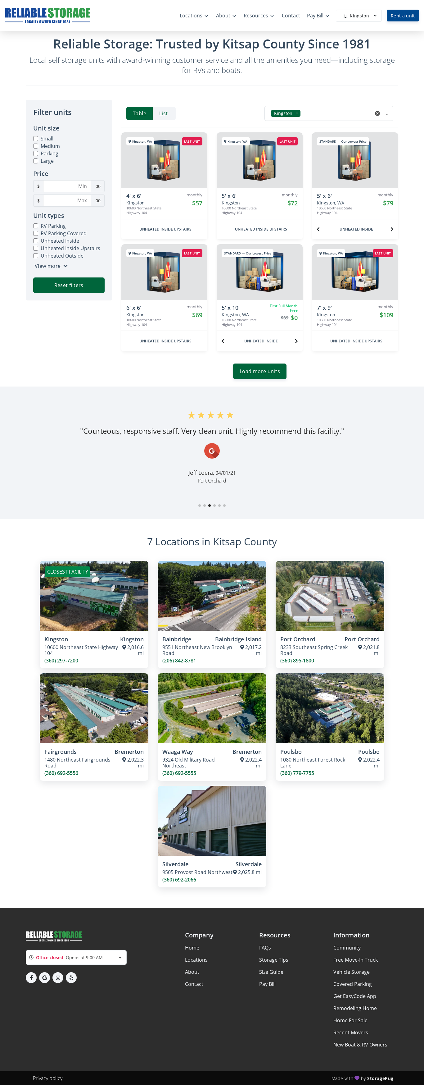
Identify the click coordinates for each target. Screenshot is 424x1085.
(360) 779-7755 (297, 773)
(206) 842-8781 (179, 661)
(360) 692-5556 (61, 773)
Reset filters (68, 285)
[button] (199, 505)
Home (192, 947)
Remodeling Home (355, 1008)
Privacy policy (47, 1078)
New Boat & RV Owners (360, 1044)
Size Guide (271, 971)
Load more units (260, 371)
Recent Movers (350, 1032)
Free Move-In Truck (355, 959)
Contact (194, 984)
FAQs (265, 947)
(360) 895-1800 (297, 661)
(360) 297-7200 (61, 661)
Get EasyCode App (354, 996)
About (192, 971)
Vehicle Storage (351, 971)
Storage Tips (273, 959)
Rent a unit (403, 16)
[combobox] (328, 113)
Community (347, 947)
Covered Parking (352, 984)
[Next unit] (392, 229)
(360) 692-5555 (179, 773)
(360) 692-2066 (179, 880)
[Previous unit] (318, 229)
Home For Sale (350, 1020)
